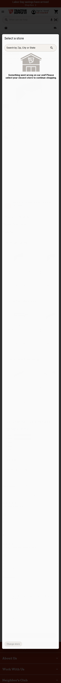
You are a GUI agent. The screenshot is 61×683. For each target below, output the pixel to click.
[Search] (51, 48)
